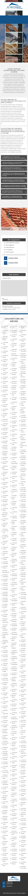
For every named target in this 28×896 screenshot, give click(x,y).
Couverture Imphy (14, 435)
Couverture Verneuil (23, 786)
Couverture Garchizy (14, 373)
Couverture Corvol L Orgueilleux (5, 737)
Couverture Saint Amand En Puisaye (23, 355)
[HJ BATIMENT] (14, 6)
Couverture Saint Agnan (23, 350)
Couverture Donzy (5, 823)
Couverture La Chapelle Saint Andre (5, 600)
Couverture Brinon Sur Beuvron (5, 514)
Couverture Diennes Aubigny (5, 797)
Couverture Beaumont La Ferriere (5, 447)
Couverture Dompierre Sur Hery (5, 812)
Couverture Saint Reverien (23, 588)
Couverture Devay (5, 792)
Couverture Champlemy (5, 575)
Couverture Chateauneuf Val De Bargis (5, 635)
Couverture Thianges (23, 712)
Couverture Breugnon (5, 500)
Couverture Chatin (5, 647)
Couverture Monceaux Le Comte (14, 615)
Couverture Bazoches (5, 429)
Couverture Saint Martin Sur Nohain (23, 528)
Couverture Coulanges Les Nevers (5, 753)
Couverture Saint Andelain (23, 361)
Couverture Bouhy (5, 492)
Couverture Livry (14, 481)
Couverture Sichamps (23, 655)
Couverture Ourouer (14, 783)
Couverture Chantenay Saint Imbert (5, 594)
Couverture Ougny (14, 775)
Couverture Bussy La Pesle (5, 525)
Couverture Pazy (14, 806)
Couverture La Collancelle (5, 712)
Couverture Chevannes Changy (5, 669)
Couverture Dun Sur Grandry (5, 849)
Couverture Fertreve (14, 335)
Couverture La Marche (14, 539)
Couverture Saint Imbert (23, 867)
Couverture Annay (5, 356)
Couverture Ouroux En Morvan (14, 789)
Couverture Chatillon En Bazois (5, 642)
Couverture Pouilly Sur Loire (14, 839)
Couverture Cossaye (5, 748)
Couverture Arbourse (5, 365)
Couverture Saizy (23, 612)
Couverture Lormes (14, 486)
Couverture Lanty (14, 458)
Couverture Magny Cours (14, 522)
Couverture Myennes (14, 705)
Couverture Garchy (14, 378)
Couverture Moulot (23, 858)
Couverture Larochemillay (14, 462)
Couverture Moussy (14, 690)
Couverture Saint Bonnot (24, 398)
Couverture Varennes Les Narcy (23, 766)
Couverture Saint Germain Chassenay (23, 437)
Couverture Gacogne (14, 369)
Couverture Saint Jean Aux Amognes (23, 476)
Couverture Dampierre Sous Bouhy (5, 783)
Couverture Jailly (14, 443)
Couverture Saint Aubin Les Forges (23, 381)
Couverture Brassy (5, 496)
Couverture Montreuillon (14, 663)
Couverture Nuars (14, 753)
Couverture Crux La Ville (6, 771)
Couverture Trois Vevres (23, 742)
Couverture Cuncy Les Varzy (5, 777)
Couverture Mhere (14, 595)
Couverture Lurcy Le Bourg (14, 497)
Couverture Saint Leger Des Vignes (23, 495)
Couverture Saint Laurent (23, 483)
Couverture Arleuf (5, 369)
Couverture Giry (14, 403)
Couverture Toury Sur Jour (23, 726)
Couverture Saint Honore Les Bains (24, 469)
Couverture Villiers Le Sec (23, 804)
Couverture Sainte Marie (24, 511)
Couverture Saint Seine (23, 597)
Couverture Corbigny (5, 725)
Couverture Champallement (5, 571)
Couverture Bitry (5, 479)
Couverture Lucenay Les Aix (15, 491)
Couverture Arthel (5, 382)
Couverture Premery (14, 854)
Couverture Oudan (14, 770)
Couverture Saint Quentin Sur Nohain (23, 581)
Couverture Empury (5, 854)
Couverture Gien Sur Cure (14, 393)
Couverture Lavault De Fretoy (14, 468)
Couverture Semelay (23, 640)
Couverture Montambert (14, 624)
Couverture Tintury (23, 716)
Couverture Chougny (5, 693)
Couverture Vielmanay (23, 790)
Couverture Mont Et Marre (14, 638)
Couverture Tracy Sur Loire (23, 732)
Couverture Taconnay (23, 676)
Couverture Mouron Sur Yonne (14, 685)
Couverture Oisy (14, 757)
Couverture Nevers (14, 738)
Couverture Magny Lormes (14, 528)
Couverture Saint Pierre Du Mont (23, 568)
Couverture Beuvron (5, 458)
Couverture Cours (5, 767)
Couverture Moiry (23, 854)
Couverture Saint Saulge (24, 593)
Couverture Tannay (23, 690)
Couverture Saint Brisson (23, 403)
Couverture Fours (14, 359)
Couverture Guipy (14, 426)
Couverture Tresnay (23, 737)
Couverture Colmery (5, 717)
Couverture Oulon (14, 779)
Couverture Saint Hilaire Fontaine (23, 463)
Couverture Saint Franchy (23, 430)
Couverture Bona (5, 487)
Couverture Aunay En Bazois (5, 400)
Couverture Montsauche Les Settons (14, 668)
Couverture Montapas (14, 620)
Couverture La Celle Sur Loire (5, 531)
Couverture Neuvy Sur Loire (14, 733)
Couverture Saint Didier (23, 416)
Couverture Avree (5, 410)
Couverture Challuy (5, 567)
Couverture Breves (5, 505)
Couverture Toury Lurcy (23, 721)
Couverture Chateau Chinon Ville (5, 620)
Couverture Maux (14, 570)
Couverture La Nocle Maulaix (14, 744)
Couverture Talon (23, 680)
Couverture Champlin (5, 580)
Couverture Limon (14, 477)
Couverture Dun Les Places (5, 843)
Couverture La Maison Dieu (14, 534)
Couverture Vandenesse (24, 761)
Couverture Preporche (14, 858)
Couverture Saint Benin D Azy (23, 387)
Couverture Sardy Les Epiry (23, 617)
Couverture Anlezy (5, 352)
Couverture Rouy (23, 335)
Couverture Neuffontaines (14, 718)
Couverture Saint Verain (23, 608)
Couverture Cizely (5, 702)
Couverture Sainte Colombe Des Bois (23, 410)
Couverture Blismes (5, 483)
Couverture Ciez (5, 698)
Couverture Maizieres (23, 850)
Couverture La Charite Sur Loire (5, 606)
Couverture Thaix (23, 708)
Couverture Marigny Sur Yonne (14, 561)
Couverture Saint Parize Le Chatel (23, 552)
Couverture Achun (5, 327)
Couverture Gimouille (14, 398)
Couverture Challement (5, 562)
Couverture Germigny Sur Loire (14, 387)
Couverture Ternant (23, 703)
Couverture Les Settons (23, 824)
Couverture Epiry (5, 864)
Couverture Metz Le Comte (14, 590)
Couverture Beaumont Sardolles (5, 453)
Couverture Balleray (5, 424)
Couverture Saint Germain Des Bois (24, 445)
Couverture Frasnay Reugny (14, 364)
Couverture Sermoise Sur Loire (23, 650)
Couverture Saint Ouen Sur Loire (23, 540)
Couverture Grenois (14, 417)
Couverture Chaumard (5, 655)
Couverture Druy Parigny (5, 837)
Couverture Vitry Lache (23, 819)
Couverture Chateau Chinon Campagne (5, 627)
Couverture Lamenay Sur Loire (14, 449)
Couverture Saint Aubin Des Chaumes (23, 374)
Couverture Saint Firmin (23, 425)
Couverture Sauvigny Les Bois (23, 623)
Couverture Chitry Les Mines (5, 688)
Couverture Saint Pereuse (23, 562)
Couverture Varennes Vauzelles (23, 772)
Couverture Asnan (5, 391)
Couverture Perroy (14, 810)
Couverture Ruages (23, 340)
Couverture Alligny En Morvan (5, 338)
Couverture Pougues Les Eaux (15, 833)
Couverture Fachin (14, 327)
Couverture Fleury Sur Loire (14, 345)
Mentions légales (21, 893)
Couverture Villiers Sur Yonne (23, 814)
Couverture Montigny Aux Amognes (14, 645)
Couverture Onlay (14, 762)
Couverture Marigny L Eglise (14, 549)
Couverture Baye (23, 828)
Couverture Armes (5, 373)
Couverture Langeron (14, 454)
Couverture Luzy (14, 508)
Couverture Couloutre (5, 758)
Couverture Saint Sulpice (23, 603)
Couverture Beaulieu (5, 442)
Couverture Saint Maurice (23, 534)
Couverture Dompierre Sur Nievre (5, 818)
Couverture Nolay (14, 749)
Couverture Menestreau (14, 574)
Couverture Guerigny (14, 422)
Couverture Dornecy (5, 827)
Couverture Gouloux (14, 413)
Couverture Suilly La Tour (23, 666)
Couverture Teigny (23, 699)
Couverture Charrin (5, 611)
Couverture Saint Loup (23, 500)
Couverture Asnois (5, 395)
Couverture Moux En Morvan (14, 695)
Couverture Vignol (23, 794)
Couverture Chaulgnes (5, 651)
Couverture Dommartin (5, 807)
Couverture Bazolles (5, 433)
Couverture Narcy (14, 713)
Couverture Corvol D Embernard (5, 731)
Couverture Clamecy (5, 706)
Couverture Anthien (5, 360)
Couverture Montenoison (15, 633)
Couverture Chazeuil (5, 664)
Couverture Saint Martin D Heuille (23, 516)
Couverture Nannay (14, 709)
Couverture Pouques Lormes (14, 845)
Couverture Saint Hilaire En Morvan (23, 457)
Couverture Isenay (14, 439)
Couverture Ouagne (14, 766)
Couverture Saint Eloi (23, 420)
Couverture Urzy (23, 756)
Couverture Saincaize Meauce (23, 345)
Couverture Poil (14, 819)
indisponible (13, 258)
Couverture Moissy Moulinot (14, 609)
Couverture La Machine (14, 517)
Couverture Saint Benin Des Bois (23, 393)
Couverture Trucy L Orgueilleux (23, 751)
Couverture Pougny (14, 827)
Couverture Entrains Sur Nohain (5, 859)
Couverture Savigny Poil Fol (24, 629)
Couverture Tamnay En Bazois (23, 685)
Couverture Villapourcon (24, 799)
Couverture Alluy (5, 343)
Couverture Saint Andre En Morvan (23, 367)
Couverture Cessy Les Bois (5, 553)
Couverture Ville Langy (23, 809)
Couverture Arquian (5, 378)
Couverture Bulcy (5, 519)
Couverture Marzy (14, 566)
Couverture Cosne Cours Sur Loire (5, 743)
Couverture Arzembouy (5, 386)
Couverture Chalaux (5, 558)
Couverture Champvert (5, 584)
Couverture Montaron (14, 629)
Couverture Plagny (23, 863)
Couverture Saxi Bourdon (23, 635)
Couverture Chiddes (5, 683)
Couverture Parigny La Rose (14, 795)
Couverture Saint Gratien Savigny (24, 451)
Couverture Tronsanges (23, 746)
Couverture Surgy (23, 671)
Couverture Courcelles (5, 763)
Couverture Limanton (14, 473)
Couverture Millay (14, 604)
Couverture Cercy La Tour (5, 543)
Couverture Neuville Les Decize (14, 727)
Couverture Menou (14, 579)
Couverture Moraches (14, 673)
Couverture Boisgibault (23, 837)
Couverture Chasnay (5, 615)
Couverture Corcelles (23, 841)
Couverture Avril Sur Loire (5, 415)
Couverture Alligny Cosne (5, 332)
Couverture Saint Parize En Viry (23, 546)
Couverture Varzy (23, 777)
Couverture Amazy (5, 347)
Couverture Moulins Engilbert (14, 679)
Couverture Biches (5, 462)
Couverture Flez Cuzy (14, 350)
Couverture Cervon (5, 548)
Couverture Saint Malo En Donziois (23, 506)
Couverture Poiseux (14, 823)
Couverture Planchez (14, 814)
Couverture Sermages (23, 645)
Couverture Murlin (14, 700)
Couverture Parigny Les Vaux (14, 801)
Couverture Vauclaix (23, 781)
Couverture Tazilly (23, 695)
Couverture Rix (23, 331)
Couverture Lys (14, 512)
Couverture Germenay (14, 382)
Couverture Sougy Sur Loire (23, 660)
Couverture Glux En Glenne (14, 408)
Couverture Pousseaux (14, 850)
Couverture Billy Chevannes (5, 468)
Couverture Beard (5, 437)
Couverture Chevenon (5, 674)
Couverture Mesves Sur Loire (14, 584)
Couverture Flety (14, 340)
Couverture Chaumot (5, 660)
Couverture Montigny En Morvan (14, 652)
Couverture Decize (5, 788)
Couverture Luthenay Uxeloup (14, 503)
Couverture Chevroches (5, 679)
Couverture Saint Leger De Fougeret (23, 489)
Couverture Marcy (14, 543)
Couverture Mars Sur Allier (14, 555)
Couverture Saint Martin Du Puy (23, 522)
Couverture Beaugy (23, 832)
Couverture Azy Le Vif (5, 420)
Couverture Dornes (5, 832)
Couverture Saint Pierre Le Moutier (23, 574)
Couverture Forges (23, 845)
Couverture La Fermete (14, 331)
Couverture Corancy (5, 721)
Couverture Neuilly (14, 722)
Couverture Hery (14, 430)
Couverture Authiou (5, 405)
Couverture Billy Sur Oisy (5, 474)
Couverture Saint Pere (23, 557)
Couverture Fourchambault (14, 354)
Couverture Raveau (14, 863)
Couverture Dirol (5, 802)
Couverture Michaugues (14, 599)
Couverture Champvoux (5, 588)
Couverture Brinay (5, 509)
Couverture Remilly (23, 327)
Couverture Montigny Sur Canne (15, 658)
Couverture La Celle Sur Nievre (5, 537)
